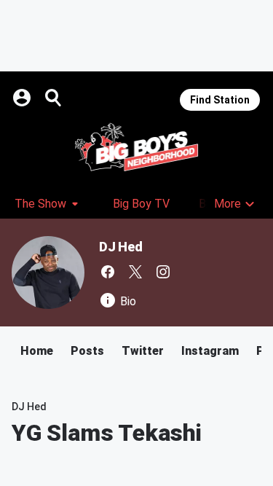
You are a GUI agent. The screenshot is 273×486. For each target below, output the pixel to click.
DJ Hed (121, 246)
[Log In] (23, 97)
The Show (40, 204)
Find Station (220, 100)
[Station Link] (136, 147)
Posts (87, 351)
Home (36, 351)
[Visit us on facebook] (107, 272)
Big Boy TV (141, 204)
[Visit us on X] (135, 272)
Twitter (143, 351)
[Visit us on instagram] (163, 272)
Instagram (210, 351)
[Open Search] (54, 97)
